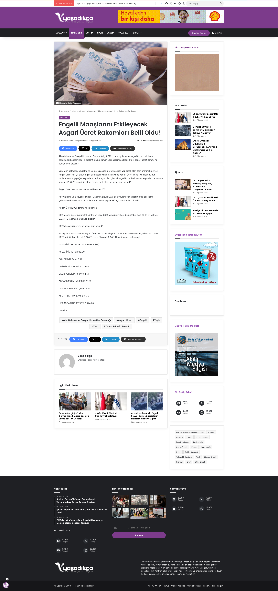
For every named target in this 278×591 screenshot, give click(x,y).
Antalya (211, 432)
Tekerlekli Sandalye (184, 457)
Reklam (206, 586)
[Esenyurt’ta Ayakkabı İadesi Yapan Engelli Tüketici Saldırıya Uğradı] (139, 500)
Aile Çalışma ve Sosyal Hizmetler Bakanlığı (87, 320)
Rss (213, 586)
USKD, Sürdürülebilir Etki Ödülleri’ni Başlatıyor (107, 414)
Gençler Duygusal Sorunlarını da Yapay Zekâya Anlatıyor (204, 129)
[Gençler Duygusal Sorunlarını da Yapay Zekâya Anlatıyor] (183, 130)
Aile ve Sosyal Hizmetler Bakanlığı (190, 432)
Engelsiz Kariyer (199, 33)
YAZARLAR (123, 32)
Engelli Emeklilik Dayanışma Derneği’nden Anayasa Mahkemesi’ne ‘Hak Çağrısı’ (205, 146)
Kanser (194, 447)
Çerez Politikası (194, 586)
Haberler (76, 32)
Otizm (178, 452)
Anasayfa (61, 32)
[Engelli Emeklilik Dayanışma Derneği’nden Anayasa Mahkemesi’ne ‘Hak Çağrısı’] (183, 144)
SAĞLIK (110, 32)
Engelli (143, 320)
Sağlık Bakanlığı (191, 452)
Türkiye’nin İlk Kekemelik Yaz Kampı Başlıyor (205, 212)
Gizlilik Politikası (178, 586)
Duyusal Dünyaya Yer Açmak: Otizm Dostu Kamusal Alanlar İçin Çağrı (103, 3)
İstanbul (179, 462)
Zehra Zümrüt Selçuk (117, 326)
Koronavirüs (206, 447)
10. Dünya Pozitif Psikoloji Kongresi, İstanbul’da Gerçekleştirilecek (202, 185)
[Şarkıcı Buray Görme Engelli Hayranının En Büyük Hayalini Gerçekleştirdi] (120, 513)
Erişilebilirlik (198, 442)
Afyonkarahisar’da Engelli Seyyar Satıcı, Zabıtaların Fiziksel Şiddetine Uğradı (144, 416)
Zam (95, 326)
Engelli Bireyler (202, 437)
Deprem (179, 437)
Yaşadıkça (85, 356)
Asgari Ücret (125, 320)
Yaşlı (157, 320)
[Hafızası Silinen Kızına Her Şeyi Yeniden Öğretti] (139, 513)
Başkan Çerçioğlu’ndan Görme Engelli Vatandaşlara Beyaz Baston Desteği (74, 416)
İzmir (189, 462)
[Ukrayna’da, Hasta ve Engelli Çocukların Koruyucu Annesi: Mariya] (157, 501)
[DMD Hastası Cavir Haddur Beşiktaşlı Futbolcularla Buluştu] (120, 501)
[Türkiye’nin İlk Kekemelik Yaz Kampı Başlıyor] (183, 214)
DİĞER (136, 32)
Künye (166, 586)
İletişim (220, 586)
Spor (100, 32)
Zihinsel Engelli (210, 457)
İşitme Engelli (200, 462)
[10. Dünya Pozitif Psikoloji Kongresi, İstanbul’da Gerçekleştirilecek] (183, 184)
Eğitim (89, 32)
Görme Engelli (181, 447)
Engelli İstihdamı (182, 442)
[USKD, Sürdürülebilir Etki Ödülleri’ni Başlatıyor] (111, 401)
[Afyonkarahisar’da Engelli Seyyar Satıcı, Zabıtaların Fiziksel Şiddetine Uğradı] (147, 401)
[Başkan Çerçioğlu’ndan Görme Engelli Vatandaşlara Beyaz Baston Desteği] (75, 401)
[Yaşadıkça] (73, 17)
